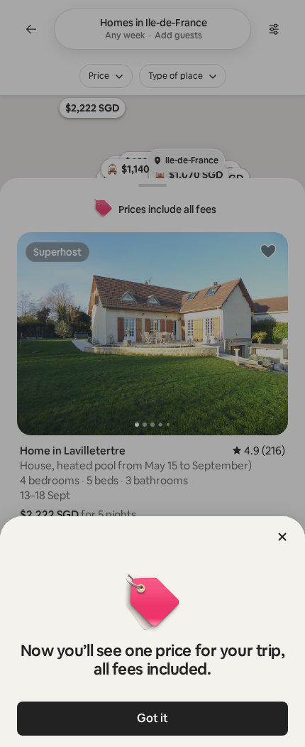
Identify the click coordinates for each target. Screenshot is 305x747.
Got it (152, 718)
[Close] (282, 536)
